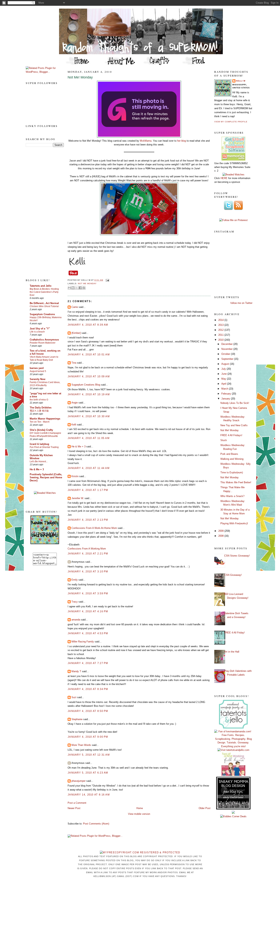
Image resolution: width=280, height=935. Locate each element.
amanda (75, 619)
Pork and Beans (229, 454)
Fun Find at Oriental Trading (44, 447)
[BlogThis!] (73, 288)
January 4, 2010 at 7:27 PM (88, 663)
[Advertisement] (41, 212)
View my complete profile (230, 122)
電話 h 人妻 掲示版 (39, 410)
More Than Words (81, 745)
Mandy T (76, 671)
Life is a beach (37, 331)
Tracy (74, 601)
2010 (221, 339)
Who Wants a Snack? (232, 496)
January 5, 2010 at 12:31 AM (89, 754)
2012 (221, 329)
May (224, 378)
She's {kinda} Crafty (41, 429)
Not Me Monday (87, 283)
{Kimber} (76, 333)
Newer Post (74, 808)
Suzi (73, 697)
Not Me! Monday (80, 77)
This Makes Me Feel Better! (235, 482)
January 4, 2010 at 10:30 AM (89, 416)
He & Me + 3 (37, 469)
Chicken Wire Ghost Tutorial (44, 306)
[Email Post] (107, 280)
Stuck (223, 440)
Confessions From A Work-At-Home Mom (94, 528)
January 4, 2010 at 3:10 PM (88, 571)
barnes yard (37, 368)
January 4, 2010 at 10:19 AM (89, 394)
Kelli (73, 424)
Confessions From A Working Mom (87, 548)
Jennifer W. (77, 498)
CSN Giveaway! (233, 575)
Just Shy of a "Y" (40, 328)
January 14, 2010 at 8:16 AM (89, 794)
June (224, 373)
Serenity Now (37, 379)
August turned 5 (38, 371)
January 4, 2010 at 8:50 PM (88, 711)
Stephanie (76, 719)
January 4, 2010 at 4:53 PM (88, 633)
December (227, 344)
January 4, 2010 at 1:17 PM (88, 490)
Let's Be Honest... (39, 461)
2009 (221, 530)
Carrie (74, 307)
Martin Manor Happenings (45, 418)
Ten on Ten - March (40, 421)
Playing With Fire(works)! (234, 523)
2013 (221, 324)
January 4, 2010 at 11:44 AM (89, 468)
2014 (221, 320)
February (226, 393)
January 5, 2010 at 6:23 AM (88, 772)
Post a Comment (77, 802)
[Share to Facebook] (80, 288)
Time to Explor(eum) (231, 472)
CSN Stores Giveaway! (237, 555)
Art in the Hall (231, 651)
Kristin (74, 476)
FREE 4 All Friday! (234, 632)
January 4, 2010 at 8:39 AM (88, 324)
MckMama (145, 140)
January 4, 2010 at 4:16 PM (88, 611)
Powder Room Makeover (42, 342)
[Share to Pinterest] (84, 288)
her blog (181, 140)
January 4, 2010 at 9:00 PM (88, 736)
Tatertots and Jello (40, 285)
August (225, 363)
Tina (73, 362)
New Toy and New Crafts (234, 425)
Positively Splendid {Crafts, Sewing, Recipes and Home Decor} (46, 477)
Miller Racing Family (82, 641)
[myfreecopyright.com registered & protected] (140, 852)
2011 (221, 334)
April (224, 383)
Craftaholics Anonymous (44, 339)
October (226, 354)
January (226, 398)
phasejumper (78, 780)
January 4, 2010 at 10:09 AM (89, 376)
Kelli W (240, 81)
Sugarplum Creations (42, 314)
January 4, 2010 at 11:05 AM (89, 438)
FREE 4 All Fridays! (231, 435)
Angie (74, 402)
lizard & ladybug (39, 444)
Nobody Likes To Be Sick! (234, 403)
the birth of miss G (39, 399)
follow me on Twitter (241, 303)
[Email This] (69, 288)
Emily (74, 579)
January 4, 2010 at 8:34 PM (88, 689)
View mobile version (139, 813)
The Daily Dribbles (40, 407)
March (225, 388)
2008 (221, 535)
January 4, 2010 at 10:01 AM (89, 354)
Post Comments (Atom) (96, 823)
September (227, 358)
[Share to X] (76, 288)
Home (139, 808)
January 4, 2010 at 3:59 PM (88, 593)
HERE (224, 178)
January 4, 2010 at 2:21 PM (88, 553)
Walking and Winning (231, 458)
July (224, 368)
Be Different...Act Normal (44, 303)
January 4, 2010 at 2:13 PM (88, 519)
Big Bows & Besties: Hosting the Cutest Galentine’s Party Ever (44, 292)
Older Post (204, 808)
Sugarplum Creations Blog (85, 384)
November (227, 349)
